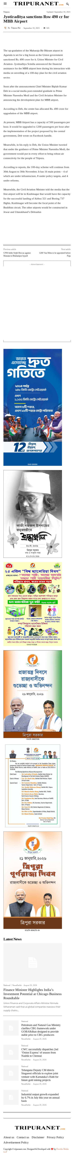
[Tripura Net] (5, 28)
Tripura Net (15, 28)
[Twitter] (25, 237)
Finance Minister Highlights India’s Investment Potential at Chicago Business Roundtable (32, 994)
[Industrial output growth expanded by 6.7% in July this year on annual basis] (11, 1097)
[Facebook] (17, 237)
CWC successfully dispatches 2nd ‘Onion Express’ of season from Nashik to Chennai (39, 1052)
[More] (67, 39)
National (6, 985)
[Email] (41, 237)
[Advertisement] (37, 303)
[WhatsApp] (33, 237)
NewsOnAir (17, 985)
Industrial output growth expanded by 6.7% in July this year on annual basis (40, 1097)
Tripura (6, 12)
